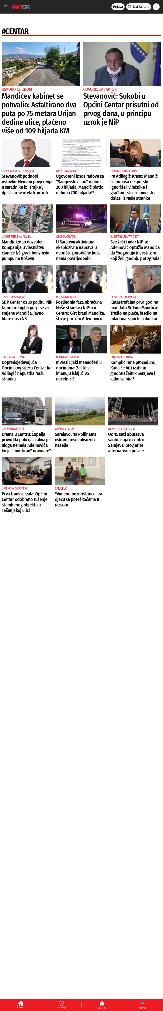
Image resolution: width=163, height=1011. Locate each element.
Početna (21, 1007)
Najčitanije (101, 1007)
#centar (15, 31)
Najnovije (61, 1007)
